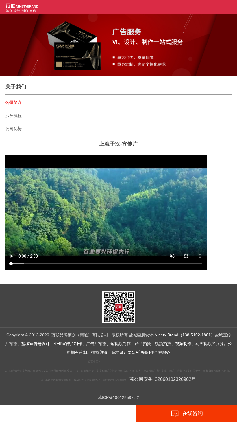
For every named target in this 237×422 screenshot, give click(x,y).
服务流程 (13, 115)
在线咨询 (191, 413)
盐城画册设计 (141, 335)
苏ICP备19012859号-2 (118, 397)
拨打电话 (54, 413)
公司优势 (13, 128)
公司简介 (13, 102)
